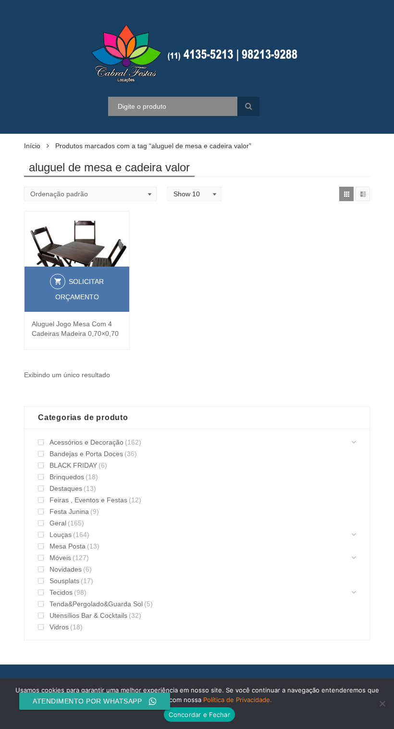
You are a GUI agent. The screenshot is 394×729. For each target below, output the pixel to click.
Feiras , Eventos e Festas (88, 500)
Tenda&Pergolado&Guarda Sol (96, 604)
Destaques (65, 488)
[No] (382, 703)
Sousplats (64, 581)
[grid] (346, 194)
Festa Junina (69, 511)
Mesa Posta (67, 546)
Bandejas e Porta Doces (86, 454)
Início (32, 146)
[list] (363, 194)
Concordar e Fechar (199, 714)
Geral (57, 523)
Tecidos (61, 592)
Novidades (65, 569)
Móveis (60, 558)
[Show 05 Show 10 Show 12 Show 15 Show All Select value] (194, 194)
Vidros (59, 627)
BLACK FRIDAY (73, 465)
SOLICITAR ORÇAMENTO (79, 289)
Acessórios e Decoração (86, 442)
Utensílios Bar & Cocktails (88, 615)
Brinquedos (66, 477)
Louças (60, 534)
